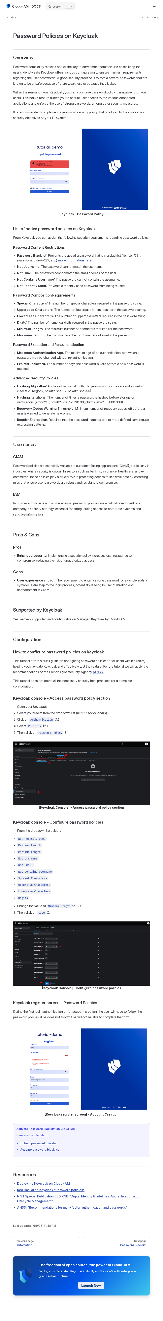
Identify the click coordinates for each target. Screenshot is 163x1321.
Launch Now (91, 1286)
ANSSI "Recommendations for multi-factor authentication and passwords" (72, 1207)
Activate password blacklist (39, 1149)
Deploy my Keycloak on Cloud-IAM (43, 1183)
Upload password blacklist (38, 1143)
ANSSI (99, 672)
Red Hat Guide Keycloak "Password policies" (50, 1190)
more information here (75, 260)
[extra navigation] (154, 6)
